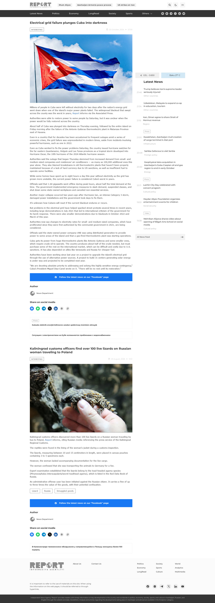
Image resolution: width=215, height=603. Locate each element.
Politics (140, 564)
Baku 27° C (174, 75)
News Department (44, 293)
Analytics (179, 568)
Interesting (37, 30)
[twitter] (175, 13)
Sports (159, 568)
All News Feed (143, 237)
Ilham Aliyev (65, 5)
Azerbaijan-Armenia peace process (94, 5)
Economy (141, 568)
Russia (47, 491)
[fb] (162, 13)
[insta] (166, 13)
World (177, 564)
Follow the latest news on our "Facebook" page (84, 277)
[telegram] (171, 13)
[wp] (38, 309)
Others (145, 13)
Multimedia (180, 572)
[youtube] (183, 13)
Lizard (35, 491)
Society (159, 564)
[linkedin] (179, 13)
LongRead (141, 572)
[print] (62, 309)
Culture (159, 572)
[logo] (40, 4)
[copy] (68, 309)
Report (76, 113)
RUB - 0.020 (149, 75)
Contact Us (96, 564)
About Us (77, 564)
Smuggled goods (65, 491)
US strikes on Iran (126, 5)
